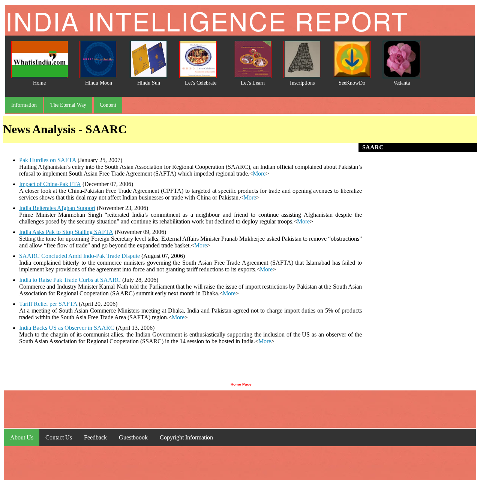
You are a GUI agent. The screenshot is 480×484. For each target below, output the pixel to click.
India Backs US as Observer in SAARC (66, 328)
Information (24, 105)
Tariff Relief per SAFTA (48, 304)
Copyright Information (186, 437)
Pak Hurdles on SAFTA (47, 160)
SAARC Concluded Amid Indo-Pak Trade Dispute (79, 256)
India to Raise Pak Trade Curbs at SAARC (70, 280)
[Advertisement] (419, 265)
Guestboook (133, 437)
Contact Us (58, 437)
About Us (21, 437)
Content (108, 105)
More (259, 173)
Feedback (95, 437)
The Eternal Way (68, 105)
